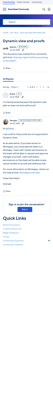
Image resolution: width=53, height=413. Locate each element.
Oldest (14, 87)
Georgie (13, 120)
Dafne (12, 94)
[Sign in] (48, 9)
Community (9, 2)
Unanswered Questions (26, 240)
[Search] (43, 9)
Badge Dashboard (11, 232)
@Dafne (10, 128)
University (37, 2)
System (13, 47)
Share (6, 68)
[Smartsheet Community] (18, 9)
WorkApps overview (29, 172)
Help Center (23, 2)
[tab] (8, 79)
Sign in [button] (25, 209)
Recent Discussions (11, 225)
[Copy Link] (23, 50)
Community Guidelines (13, 244)
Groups (6, 236)
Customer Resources (12, 229)
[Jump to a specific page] (48, 87)
